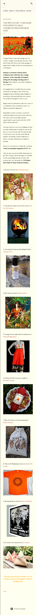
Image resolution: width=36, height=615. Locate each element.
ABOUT (11, 11)
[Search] (31, 3)
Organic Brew (7, 252)
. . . (4, 7)
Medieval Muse (8, 422)
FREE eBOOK (20, 11)
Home (5, 11)
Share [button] (4, 591)
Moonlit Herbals (8, 380)
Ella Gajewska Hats (22, 170)
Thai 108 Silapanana (9, 337)
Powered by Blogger (20, 609)
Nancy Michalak (26, 501)
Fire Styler (26, 542)
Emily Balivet (22, 293)
